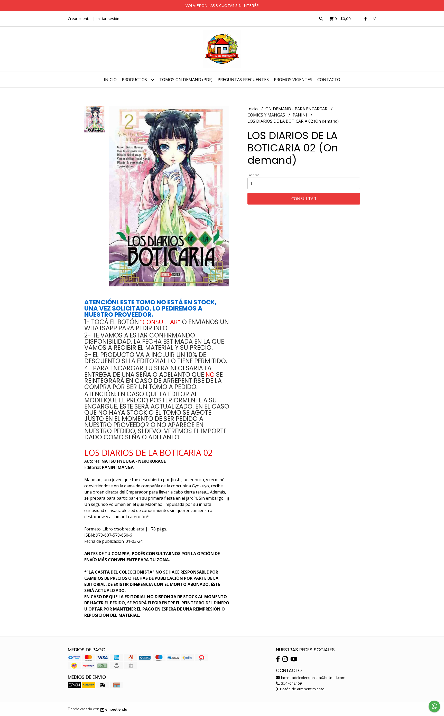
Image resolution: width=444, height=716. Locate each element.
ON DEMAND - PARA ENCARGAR (296, 109)
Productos (135, 79)
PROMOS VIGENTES (293, 79)
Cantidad (253, 175)
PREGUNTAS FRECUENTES (243, 79)
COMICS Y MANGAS (266, 115)
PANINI (300, 115)
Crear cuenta (79, 18)
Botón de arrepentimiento (302, 688)
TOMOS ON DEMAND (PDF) (185, 79)
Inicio (110, 79)
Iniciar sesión (107, 18)
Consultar (303, 198)
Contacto (328, 79)
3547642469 (291, 683)
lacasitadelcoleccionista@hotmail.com (312, 677)
